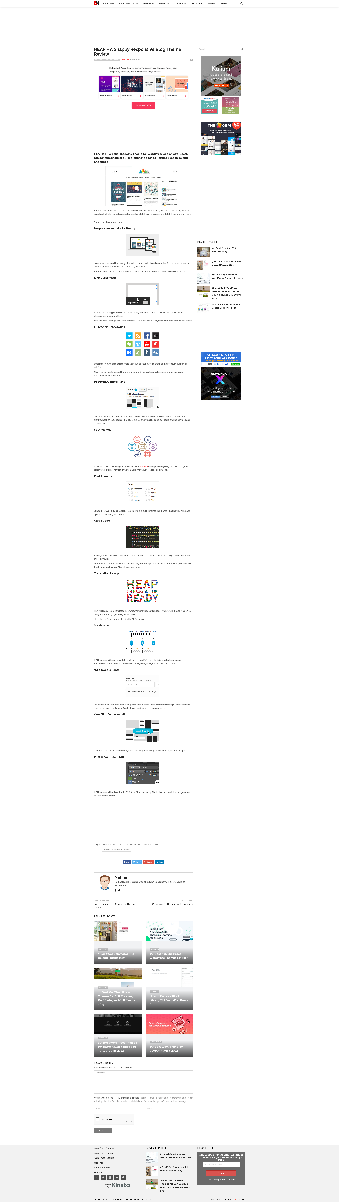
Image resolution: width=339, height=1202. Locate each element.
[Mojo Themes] (230, 105)
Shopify (98, 1172)
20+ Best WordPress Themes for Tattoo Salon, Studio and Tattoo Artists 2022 (117, 1046)
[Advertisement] (169, 23)
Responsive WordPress (154, 844)
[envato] (143, 88)
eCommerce (148, 3)
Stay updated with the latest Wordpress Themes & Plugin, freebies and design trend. (221, 1157)
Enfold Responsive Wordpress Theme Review (114, 906)
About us (97, 1200)
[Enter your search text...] (242, 49)
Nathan (121, 877)
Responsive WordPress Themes (116, 850)
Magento (98, 1163)
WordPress (108, 3)
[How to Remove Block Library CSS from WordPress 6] (169, 977)
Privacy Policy (108, 1200)
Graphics (181, 3)
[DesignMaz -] (96, 3)
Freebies (211, 3)
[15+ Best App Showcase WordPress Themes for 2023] (169, 931)
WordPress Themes (128, 3)
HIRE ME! (223, 3)
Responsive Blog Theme (130, 844)
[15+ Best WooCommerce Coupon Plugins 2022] (169, 1024)
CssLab (241, 1199)
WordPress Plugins (103, 1153)
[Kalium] (221, 75)
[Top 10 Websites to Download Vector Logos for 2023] (203, 308)
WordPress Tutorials (104, 1158)
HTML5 (144, 466)
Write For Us (135, 1200)
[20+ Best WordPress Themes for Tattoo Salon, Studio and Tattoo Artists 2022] (118, 1024)
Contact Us (146, 1200)
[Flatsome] (221, 359)
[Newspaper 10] (221, 383)
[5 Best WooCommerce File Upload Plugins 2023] (118, 931)
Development (165, 3)
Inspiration (196, 3)
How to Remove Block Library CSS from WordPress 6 (169, 1000)
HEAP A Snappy (109, 844)
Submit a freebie (122, 1200)
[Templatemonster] (209, 105)
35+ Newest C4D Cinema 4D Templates (172, 904)
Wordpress (99, 60)
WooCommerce (156, 1042)
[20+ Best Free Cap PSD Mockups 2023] (203, 251)
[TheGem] (221, 138)
